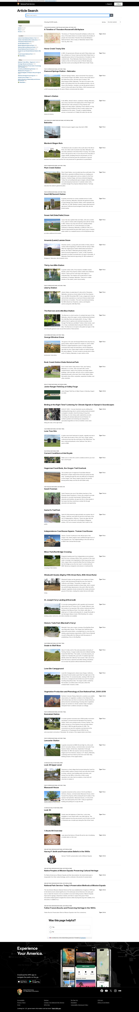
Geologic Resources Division (25, 64)
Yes (53, 927)
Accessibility (20, 1000)
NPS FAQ (47, 1005)
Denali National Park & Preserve (26, 49)
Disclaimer (74, 1002)
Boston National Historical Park (26, 45)
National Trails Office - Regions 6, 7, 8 (27, 62)
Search (109, 4)
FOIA (18, 1005)
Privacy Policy (21, 1002)
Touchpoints (83, 937)
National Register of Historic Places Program (29, 72)
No (53, 932)
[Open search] (41, 35)
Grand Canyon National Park (25, 54)
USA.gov (100, 1000)
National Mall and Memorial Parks (26, 47)
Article (19, 28)
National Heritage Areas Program (26, 75)
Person (20, 31)
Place (19, 29)
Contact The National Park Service (54, 1002)
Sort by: (104, 22)
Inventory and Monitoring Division (26, 68)
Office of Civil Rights (103, 1002)
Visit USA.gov (56, 1008)
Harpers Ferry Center (23, 77)
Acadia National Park (23, 43)
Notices (46, 1000)
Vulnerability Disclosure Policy (79, 1005)
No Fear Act (74, 1000)
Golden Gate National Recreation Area (28, 39)
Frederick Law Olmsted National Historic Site (29, 51)
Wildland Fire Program (24, 70)
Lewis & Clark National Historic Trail (27, 38)
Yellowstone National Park (24, 41)
